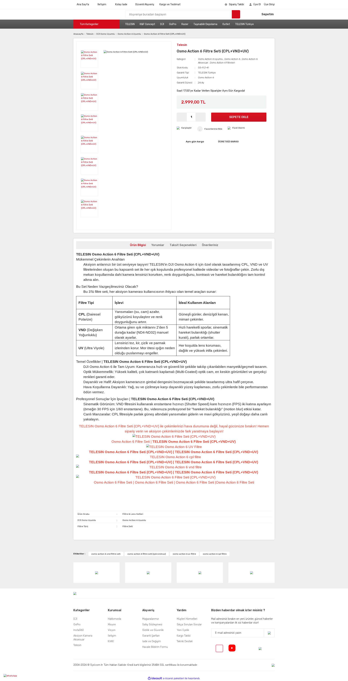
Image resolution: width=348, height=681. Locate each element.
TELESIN (130, 24)
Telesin (182, 45)
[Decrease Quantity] (182, 117)
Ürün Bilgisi (138, 245)
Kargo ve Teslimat (170, 4)
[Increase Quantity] (201, 117)
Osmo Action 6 (232, 59)
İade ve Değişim (151, 641)
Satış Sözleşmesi (152, 624)
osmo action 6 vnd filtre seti (106, 554)
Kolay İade (121, 4)
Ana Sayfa (83, 4)
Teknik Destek (185, 641)
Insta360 (78, 630)
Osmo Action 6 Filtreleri (222, 62)
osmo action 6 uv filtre (184, 554)
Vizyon (111, 630)
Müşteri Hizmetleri (187, 618)
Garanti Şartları (151, 635)
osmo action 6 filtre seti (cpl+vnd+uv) (146, 554)
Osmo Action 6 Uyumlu (210, 59)
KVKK (111, 641)
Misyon (112, 624)
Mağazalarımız (150, 618)
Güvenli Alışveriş (144, 4)
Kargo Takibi (183, 635)
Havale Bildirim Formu (155, 647)
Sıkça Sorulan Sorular (189, 624)
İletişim (102, 4)
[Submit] (269, 633)
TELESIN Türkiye (244, 24)
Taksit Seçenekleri (183, 245)
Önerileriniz (210, 245)
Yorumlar (157, 245)
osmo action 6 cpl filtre (215, 554)
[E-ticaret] (173, 678)
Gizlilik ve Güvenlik (153, 630)
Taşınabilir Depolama (205, 24)
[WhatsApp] (17, 675)
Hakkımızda (114, 618)
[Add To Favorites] (209, 129)
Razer (184, 24)
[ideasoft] (155, 678)
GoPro (172, 24)
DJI (162, 24)
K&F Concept (147, 24)
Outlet (226, 24)
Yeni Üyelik (183, 630)
